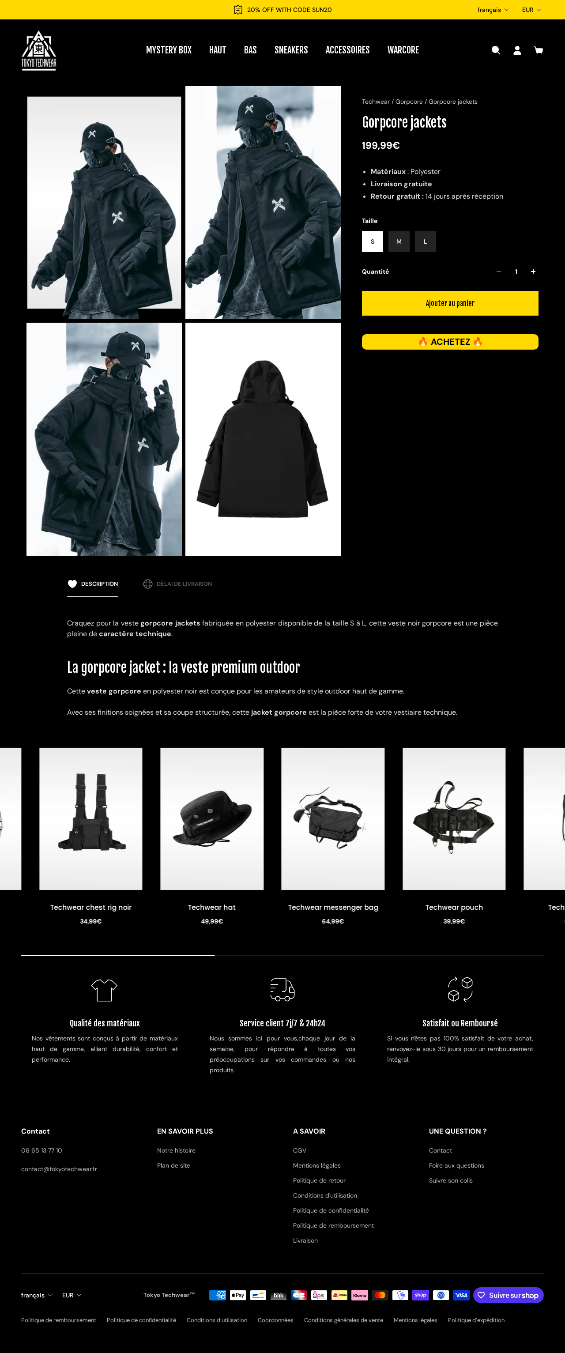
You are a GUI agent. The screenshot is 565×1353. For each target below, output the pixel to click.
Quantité (375, 271)
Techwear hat (128, 907)
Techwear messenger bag (249, 907)
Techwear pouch (370, 907)
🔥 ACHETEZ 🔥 (450, 342)
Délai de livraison (184, 584)
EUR (527, 10)
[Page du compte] (517, 50)
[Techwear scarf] (492, 819)
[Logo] (38, 50)
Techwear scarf (491, 907)
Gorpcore (410, 102)
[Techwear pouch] (370, 819)
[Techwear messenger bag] (249, 819)
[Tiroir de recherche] (496, 50)
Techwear (377, 102)
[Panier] (538, 50)
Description (99, 584)
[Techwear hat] (128, 819)
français (489, 10)
